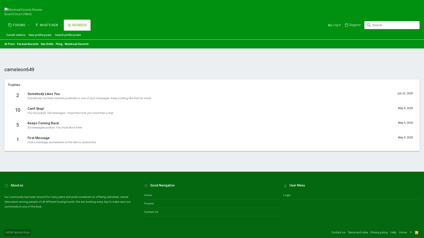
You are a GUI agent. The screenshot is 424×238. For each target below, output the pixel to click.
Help (393, 232)
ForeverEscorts (27, 44)
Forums (149, 203)
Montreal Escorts (77, 44)
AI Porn (9, 44)
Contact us (151, 212)
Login (287, 195)
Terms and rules (358, 232)
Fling (59, 44)
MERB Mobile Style (18, 232)
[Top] (411, 232)
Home (148, 195)
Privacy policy (379, 232)
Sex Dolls (47, 44)
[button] (28, 25)
